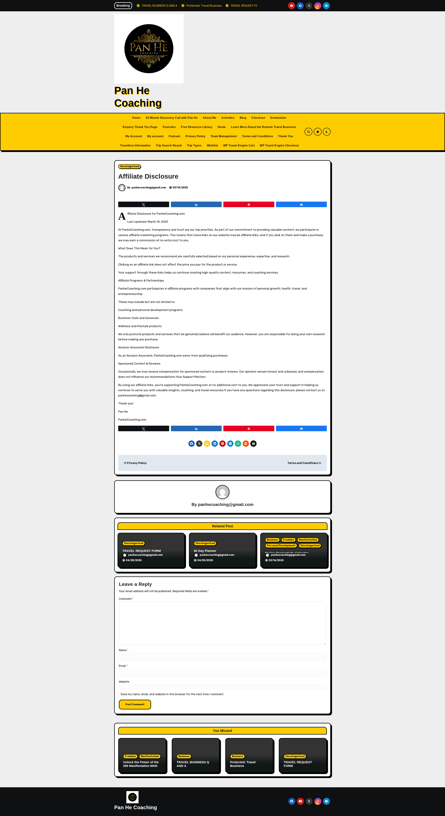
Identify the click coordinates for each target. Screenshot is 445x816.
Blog (243, 117)
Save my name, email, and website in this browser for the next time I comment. (172, 694)
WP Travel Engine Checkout (279, 145)
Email (123, 665)
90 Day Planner (205, 551)
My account (155, 136)
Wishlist (212, 145)
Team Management (224, 136)
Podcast (174, 136)
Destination (278, 117)
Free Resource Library (196, 127)
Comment (126, 598)
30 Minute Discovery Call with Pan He (172, 117)
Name (123, 650)
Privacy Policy (195, 136)
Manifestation (308, 539)
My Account (134, 136)
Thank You (285, 136)
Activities (227, 117)
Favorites (169, 127)
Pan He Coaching (135, 807)
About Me (209, 117)
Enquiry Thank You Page (140, 127)
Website (124, 681)
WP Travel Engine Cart (239, 145)
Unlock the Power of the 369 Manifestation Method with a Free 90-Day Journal (142, 767)
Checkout (258, 117)
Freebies (288, 539)
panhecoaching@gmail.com (149, 187)
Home (136, 117)
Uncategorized (129, 166)
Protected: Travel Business (243, 764)
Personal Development (281, 545)
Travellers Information (135, 145)
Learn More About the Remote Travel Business (263, 127)
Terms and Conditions (257, 136)
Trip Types (194, 145)
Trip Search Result (169, 145)
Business (272, 539)
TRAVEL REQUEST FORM (141, 551)
